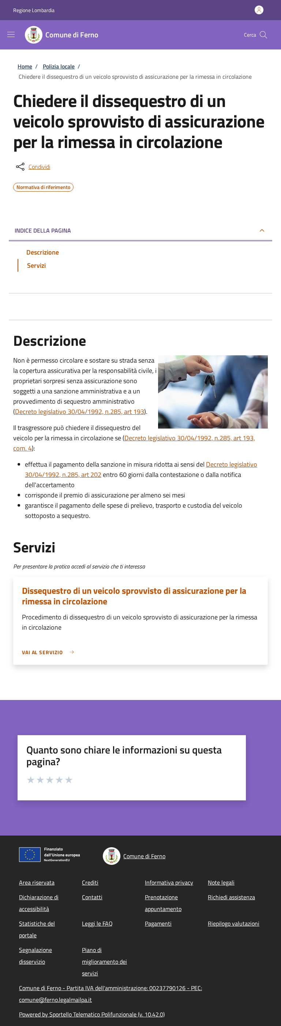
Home (25, 66)
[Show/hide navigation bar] (11, 34)
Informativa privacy (169, 882)
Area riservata (37, 882)
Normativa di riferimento (43, 186)
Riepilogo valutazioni (233, 923)
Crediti (90, 882)
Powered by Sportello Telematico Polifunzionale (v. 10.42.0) (92, 1014)
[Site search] (263, 34)
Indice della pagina (43, 230)
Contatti (92, 897)
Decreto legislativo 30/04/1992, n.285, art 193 (79, 411)
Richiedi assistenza (231, 897)
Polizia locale (59, 66)
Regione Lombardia (34, 10)
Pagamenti (158, 923)
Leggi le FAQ (97, 923)
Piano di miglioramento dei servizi (104, 961)
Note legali (221, 882)
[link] (50, 652)
